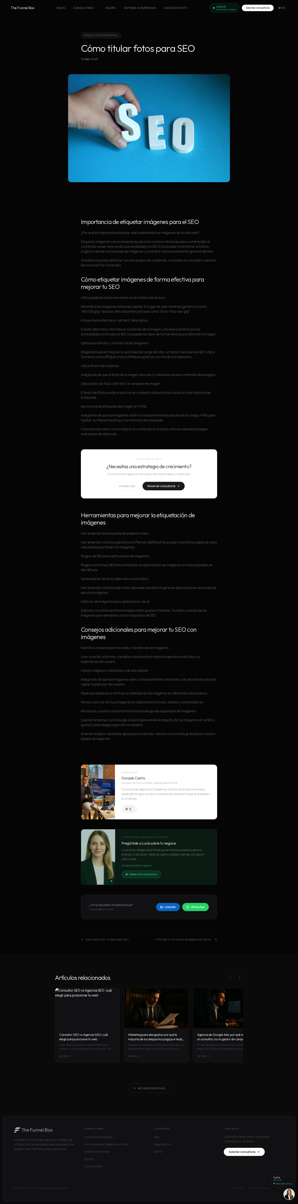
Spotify (158, 1151)
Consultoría (83, 8)
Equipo (110, 8)
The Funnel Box (22, 7)
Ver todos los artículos (151, 1088)
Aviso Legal (238, 1188)
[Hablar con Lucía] (289, 1194)
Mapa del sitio (162, 1144)
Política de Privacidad (260, 1188)
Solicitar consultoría (258, 8)
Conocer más (127, 486)
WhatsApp (198, 907)
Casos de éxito (175, 8)
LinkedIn (170, 907)
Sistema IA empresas (140, 8)
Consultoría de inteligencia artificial (106, 1144)
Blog (156, 1137)
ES (283, 8)
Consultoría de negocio (98, 1137)
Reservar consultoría (161, 486)
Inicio (61, 8)
